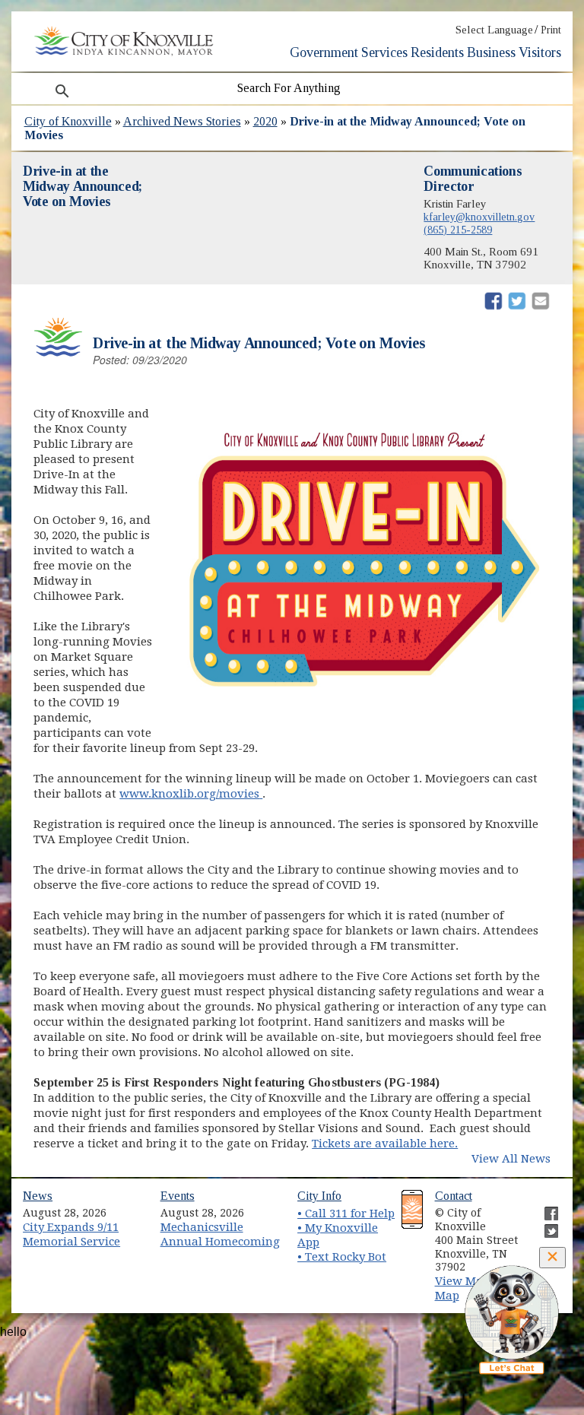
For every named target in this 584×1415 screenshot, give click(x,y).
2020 (265, 121)
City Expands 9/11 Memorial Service (71, 1234)
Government (324, 52)
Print (551, 30)
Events (177, 1195)
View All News (511, 1159)
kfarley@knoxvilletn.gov (479, 217)
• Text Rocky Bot (341, 1257)
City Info (319, 1195)
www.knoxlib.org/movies (190, 794)
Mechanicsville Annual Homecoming (220, 1234)
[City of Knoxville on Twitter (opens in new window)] (543, 1225)
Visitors (540, 52)
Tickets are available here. (385, 1143)
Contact (453, 1195)
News (37, 1195)
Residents (437, 52)
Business (491, 52)
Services (384, 52)
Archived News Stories (182, 121)
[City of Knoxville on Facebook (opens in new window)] (543, 1207)
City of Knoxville (68, 121)
